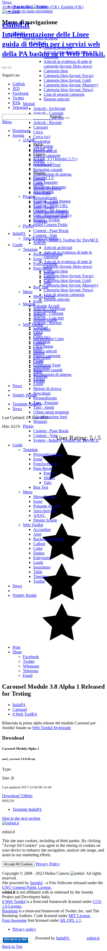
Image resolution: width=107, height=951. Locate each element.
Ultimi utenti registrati (51, 412)
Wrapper (40, 421)
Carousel (40, 327)
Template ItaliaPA (27, 809)
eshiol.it (53, 39)
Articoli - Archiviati (49, 308)
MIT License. (80, 915)
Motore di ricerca (47, 388)
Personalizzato (45, 398)
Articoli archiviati (58, 247)
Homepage (21, 130)
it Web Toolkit (13, 901)
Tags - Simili (43, 407)
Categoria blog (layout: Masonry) (71, 285)
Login (38, 384)
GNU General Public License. (27, 887)
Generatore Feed (47, 365)
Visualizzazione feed (50, 417)
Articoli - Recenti (47, 323)
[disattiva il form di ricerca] (9, 67)
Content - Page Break (51, 431)
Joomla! (36, 883)
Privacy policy (24, 929)
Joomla (18, 135)
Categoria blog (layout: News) (68, 290)
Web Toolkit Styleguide (51, 727)
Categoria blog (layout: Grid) (67, 280)
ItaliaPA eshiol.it (77, 938)
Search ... (57, 116)
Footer (38, 360)
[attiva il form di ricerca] (4, 67)
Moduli (29, 304)
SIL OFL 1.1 (70, 920)
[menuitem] (64, 656)
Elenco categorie (47, 355)
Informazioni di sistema (52, 374)
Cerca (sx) (41, 337)
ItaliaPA (19, 704)
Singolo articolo (57, 299)
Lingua (39, 379)
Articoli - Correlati (48, 313)
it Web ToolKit (24, 714)
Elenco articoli (45, 351)
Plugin (28, 426)
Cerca (38, 332)
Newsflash (42, 393)
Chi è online (43, 346)
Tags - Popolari (45, 402)
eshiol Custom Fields (50, 224)
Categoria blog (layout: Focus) (68, 276)
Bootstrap (10, 911)
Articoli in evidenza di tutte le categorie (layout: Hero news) (68, 264)
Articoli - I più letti (48, 318)
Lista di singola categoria (64, 294)
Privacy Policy (48, 864)
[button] (42, 7)
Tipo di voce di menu (40, 238)
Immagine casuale (48, 370)
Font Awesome (14, 920)
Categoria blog (56, 271)
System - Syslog (46, 220)
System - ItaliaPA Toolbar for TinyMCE (66, 440)
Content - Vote (45, 435)
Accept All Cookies (18, 864)
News (7, 2)
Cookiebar (41, 341)
